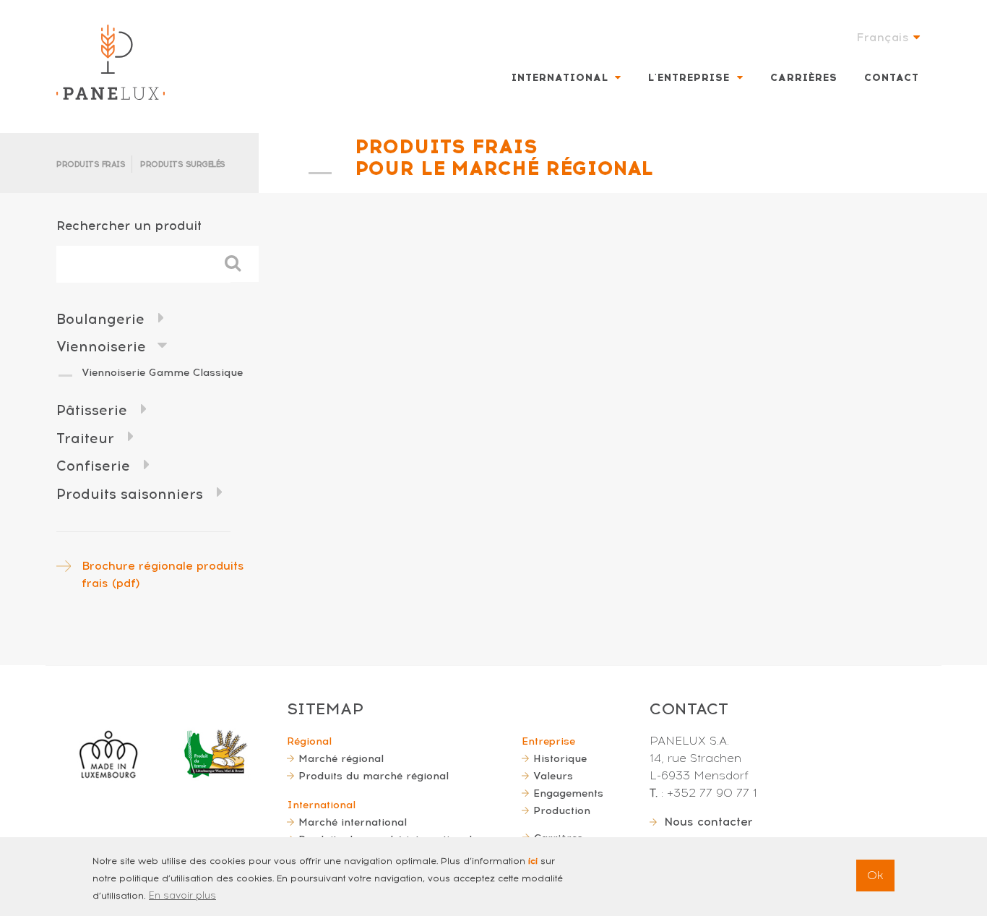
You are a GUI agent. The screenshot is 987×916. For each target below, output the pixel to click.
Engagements (568, 793)
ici (533, 861)
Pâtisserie (91, 410)
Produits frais (90, 164)
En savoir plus (182, 895)
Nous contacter (708, 822)
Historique (560, 758)
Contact (891, 78)
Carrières (803, 78)
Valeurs (553, 775)
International (560, 78)
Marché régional (341, 758)
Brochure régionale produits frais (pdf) (163, 574)
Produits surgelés (182, 164)
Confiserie (93, 466)
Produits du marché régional (373, 775)
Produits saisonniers (129, 494)
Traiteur (85, 438)
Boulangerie (100, 319)
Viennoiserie (101, 346)
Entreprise (548, 741)
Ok (875, 875)
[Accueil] (110, 62)
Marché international (352, 822)
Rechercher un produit (129, 225)
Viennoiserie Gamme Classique (162, 372)
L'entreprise (689, 78)
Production (561, 810)
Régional (309, 741)
